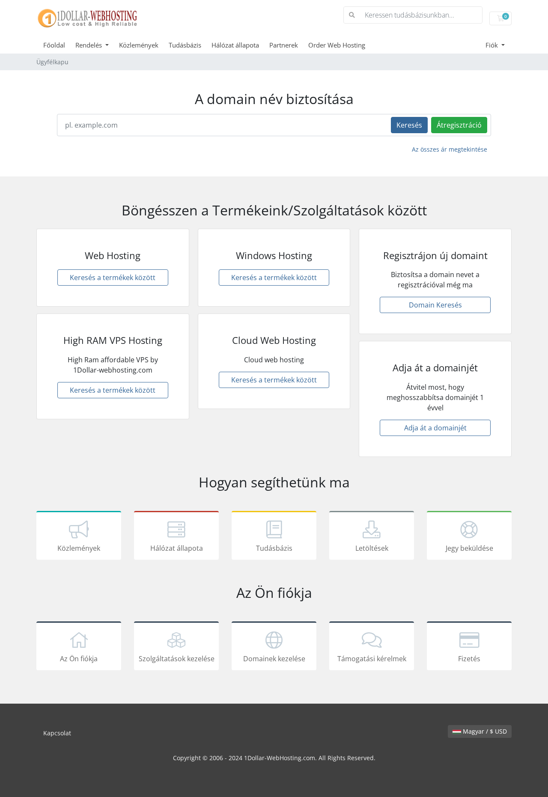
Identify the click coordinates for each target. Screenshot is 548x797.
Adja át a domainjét (435, 428)
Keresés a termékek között (112, 277)
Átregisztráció (459, 125)
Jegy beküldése (469, 548)
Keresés (409, 125)
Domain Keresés (435, 305)
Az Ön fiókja (79, 658)
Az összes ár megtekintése (449, 149)
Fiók (492, 45)
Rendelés (89, 45)
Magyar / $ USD (484, 731)
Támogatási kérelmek (371, 658)
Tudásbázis (185, 45)
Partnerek (283, 45)
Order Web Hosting (336, 45)
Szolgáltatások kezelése (176, 658)
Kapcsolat (57, 733)
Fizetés (469, 658)
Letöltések (371, 548)
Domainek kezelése (274, 658)
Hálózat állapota (235, 45)
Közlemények (138, 45)
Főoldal (54, 45)
